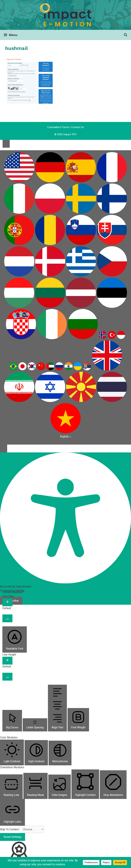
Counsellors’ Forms (58, 127)
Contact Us (77, 127)
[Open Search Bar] (125, 35)
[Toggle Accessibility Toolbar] (6, 144)
